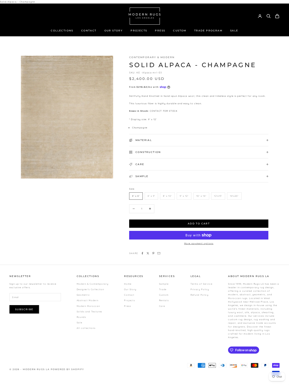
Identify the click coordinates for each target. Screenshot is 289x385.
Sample (164, 284)
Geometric (83, 295)
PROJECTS (139, 30)
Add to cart (199, 223)
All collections (86, 328)
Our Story (130, 289)
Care (162, 306)
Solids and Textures (89, 311)
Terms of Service (201, 284)
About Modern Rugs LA (248, 276)
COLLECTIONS (62, 30)
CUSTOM (179, 30)
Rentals (164, 300)
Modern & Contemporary (93, 284)
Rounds (81, 317)
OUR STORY (113, 30)
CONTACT (89, 30)
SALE (234, 30)
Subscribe (24, 309)
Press (127, 306)
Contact (129, 295)
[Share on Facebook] (142, 253)
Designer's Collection (90, 289)
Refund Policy (199, 295)
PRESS (160, 30)
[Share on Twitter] (147, 253)
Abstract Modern (87, 300)
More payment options (199, 243)
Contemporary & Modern (152, 57)
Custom (164, 295)
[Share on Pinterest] (153, 253)
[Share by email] (158, 253)
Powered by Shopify (67, 369)
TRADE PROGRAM (208, 30)
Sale (79, 322)
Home (128, 284)
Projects (129, 300)
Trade (163, 289)
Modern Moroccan (88, 306)
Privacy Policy (200, 289)
